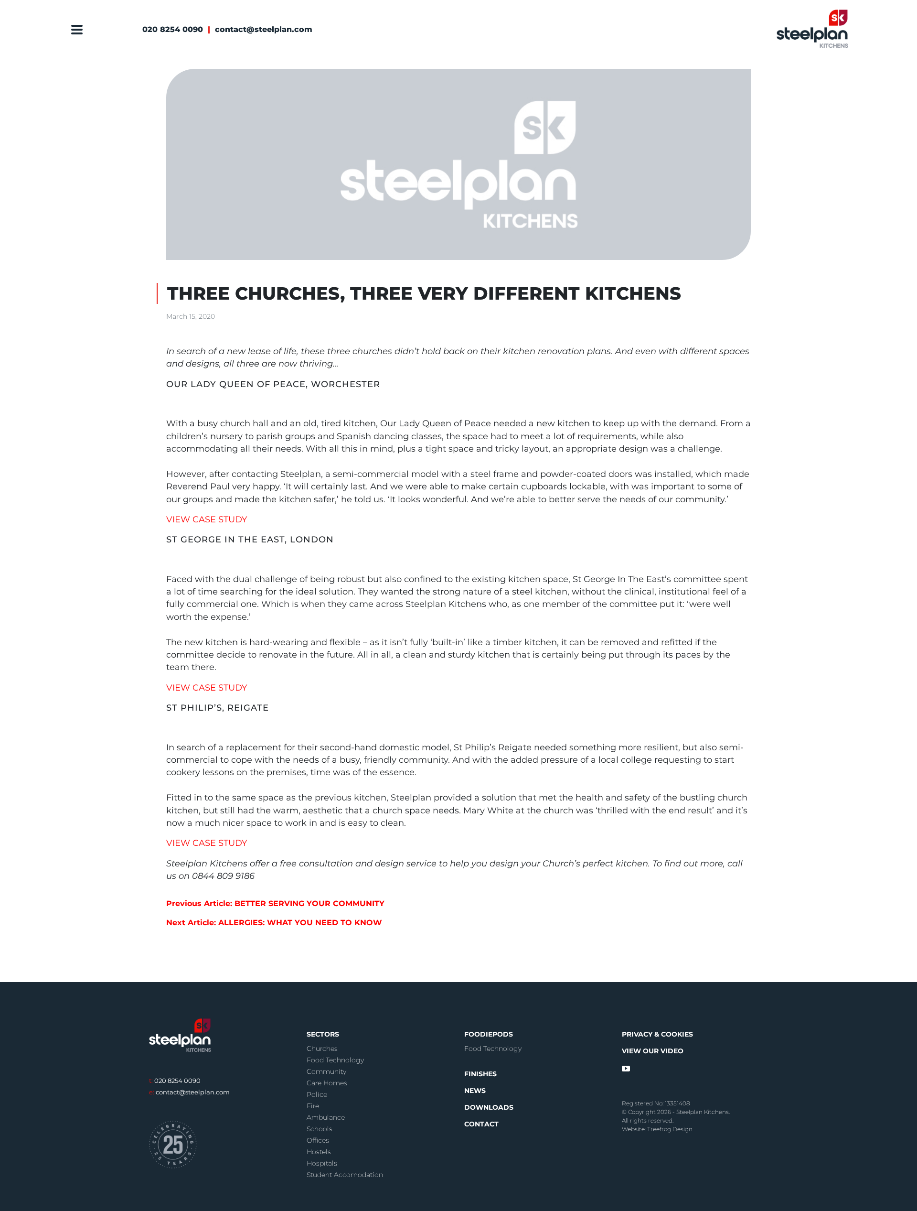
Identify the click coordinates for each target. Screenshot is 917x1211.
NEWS (475, 1090)
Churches (322, 1048)
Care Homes (327, 1083)
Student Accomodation (345, 1174)
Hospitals (322, 1163)
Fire (313, 1106)
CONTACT (481, 1124)
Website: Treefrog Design (657, 1129)
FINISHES (480, 1074)
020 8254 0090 (172, 29)
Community (326, 1071)
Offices (318, 1140)
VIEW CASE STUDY (206, 519)
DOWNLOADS (488, 1107)
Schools (319, 1128)
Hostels (319, 1151)
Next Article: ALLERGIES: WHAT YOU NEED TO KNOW (274, 922)
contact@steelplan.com (263, 29)
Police (317, 1094)
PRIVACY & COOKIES (657, 1034)
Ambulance (326, 1117)
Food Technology (335, 1060)
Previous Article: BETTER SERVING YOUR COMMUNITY (275, 903)
